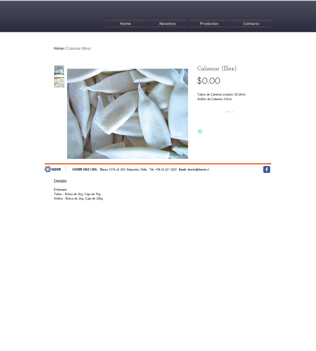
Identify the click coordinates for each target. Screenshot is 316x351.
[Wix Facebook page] (266, 169)
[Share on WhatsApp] (200, 131)
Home (59, 48)
